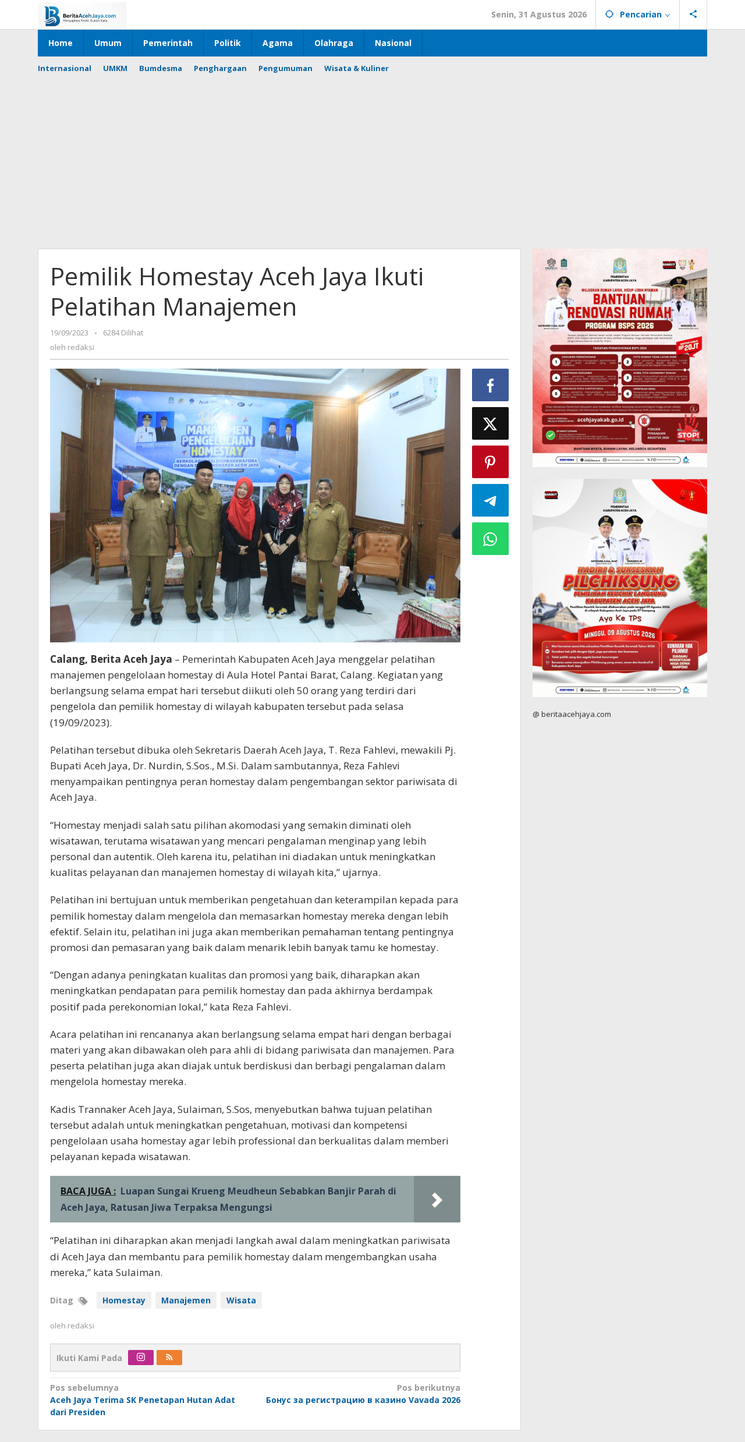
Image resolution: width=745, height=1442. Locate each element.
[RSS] (169, 1357)
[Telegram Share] (490, 500)
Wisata (241, 1300)
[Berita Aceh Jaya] (82, 14)
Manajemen (186, 1300)
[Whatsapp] (490, 538)
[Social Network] (693, 14)
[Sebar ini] (490, 385)
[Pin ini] (490, 462)
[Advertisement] (372, 155)
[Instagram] (141, 1357)
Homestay (124, 1300)
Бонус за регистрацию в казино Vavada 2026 (363, 1393)
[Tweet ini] (490, 423)
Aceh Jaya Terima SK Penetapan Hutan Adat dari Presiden (142, 1400)
